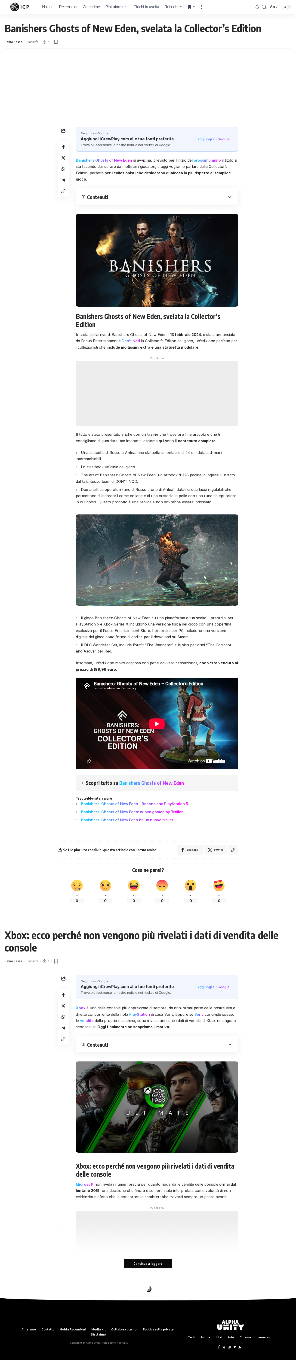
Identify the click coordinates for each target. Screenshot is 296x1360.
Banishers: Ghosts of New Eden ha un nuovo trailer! (128, 820)
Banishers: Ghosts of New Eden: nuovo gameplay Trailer (132, 812)
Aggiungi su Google (213, 139)
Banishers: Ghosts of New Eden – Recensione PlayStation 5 (134, 803)
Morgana (11, 1310)
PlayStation (139, 1014)
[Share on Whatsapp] (63, 169)
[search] (264, 7)
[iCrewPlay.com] (20, 7)
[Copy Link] (63, 191)
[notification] (257, 6)
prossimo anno (207, 160)
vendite (87, 1020)
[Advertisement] (148, 87)
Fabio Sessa (13, 42)
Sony (199, 1014)
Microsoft (84, 1184)
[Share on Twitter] (63, 158)
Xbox (80, 1008)
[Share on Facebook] (63, 147)
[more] (201, 7)
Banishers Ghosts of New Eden (104, 160)
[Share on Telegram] (63, 180)
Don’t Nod (131, 340)
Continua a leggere (148, 1263)
